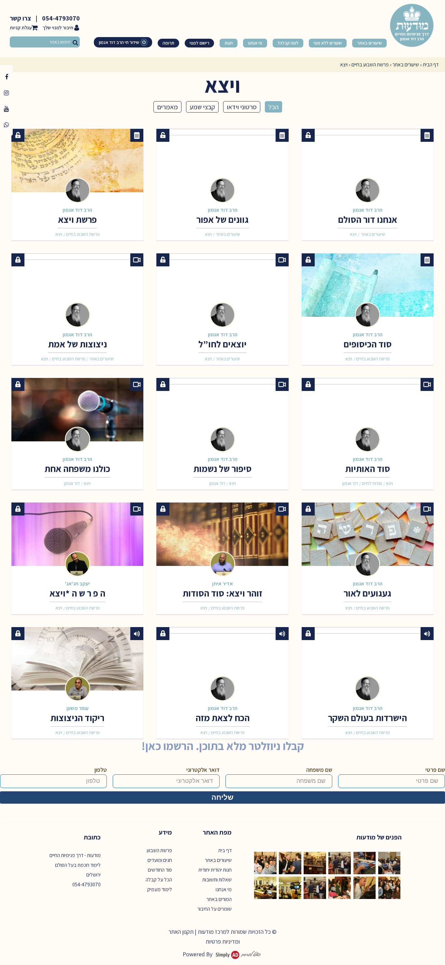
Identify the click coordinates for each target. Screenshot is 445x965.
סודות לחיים (372, 483)
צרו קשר (20, 18)
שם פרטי (435, 769)
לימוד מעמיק (159, 889)
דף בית (225, 850)
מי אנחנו (224, 889)
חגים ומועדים (160, 860)
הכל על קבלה (159, 879)
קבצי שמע (202, 106)
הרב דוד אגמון (367, 209)
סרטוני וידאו (242, 106)
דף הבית (430, 64)
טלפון (100, 769)
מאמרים (167, 106)
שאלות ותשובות (217, 879)
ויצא (353, 234)
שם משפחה (319, 769)
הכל (273, 106)
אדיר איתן (222, 583)
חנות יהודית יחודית (215, 869)
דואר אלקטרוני (203, 769)
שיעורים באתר (406, 64)
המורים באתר (219, 899)
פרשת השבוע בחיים (370, 64)
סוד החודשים (160, 869)
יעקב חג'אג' (77, 583)
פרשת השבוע (159, 850)
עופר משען (77, 708)
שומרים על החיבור (214, 908)
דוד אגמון (350, 483)
